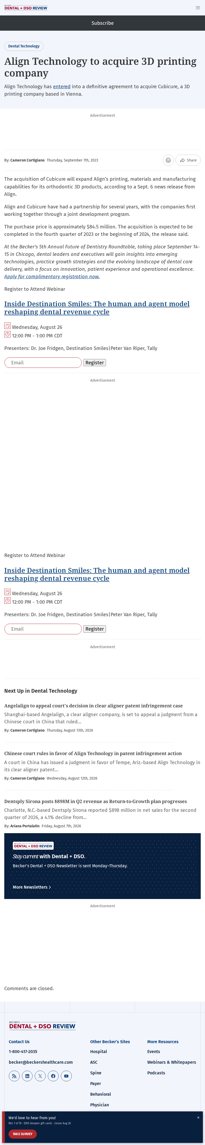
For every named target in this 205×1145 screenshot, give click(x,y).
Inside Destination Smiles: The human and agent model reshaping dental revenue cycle (97, 307)
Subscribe (103, 23)
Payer (95, 1083)
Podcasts (156, 1072)
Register (94, 363)
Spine (95, 1072)
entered (61, 86)
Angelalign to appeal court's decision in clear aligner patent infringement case (93, 706)
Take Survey (23, 1134)
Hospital (98, 1051)
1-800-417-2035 (23, 1051)
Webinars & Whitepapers (171, 1062)
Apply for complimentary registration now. (52, 276)
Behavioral (100, 1094)
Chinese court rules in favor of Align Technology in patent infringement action (93, 753)
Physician (99, 1104)
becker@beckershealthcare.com (41, 1062)
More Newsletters (30, 887)
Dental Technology (24, 46)
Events (153, 1051)
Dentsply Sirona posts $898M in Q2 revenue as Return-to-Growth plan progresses (95, 801)
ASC (93, 1062)
